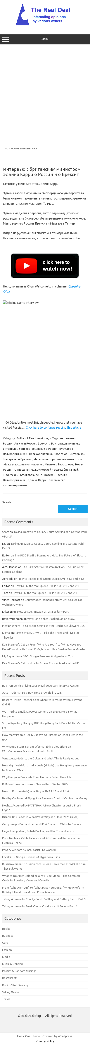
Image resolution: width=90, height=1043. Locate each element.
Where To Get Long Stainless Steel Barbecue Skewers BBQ (48, 625)
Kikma (6, 632)
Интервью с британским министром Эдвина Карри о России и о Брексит (42, 172)
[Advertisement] (45, 96)
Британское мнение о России (38, 448)
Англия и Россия (25, 443)
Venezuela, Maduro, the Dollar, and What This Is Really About (40, 758)
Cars (5, 942)
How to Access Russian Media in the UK (54, 663)
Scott (5, 531)
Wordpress (65, 1036)
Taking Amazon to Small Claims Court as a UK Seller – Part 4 (39, 906)
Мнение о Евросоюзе (59, 464)
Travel (6, 999)
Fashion (7, 949)
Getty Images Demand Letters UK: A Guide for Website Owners (41, 824)
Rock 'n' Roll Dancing (15, 985)
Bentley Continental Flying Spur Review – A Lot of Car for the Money (44, 798)
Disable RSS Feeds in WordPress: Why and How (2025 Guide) (40, 816)
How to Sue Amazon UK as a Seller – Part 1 (44, 611)
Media (6, 956)
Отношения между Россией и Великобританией (46, 469)
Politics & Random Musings (34, 438)
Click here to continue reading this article (53, 427)
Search (6, 502)
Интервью (77, 453)
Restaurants (9, 977)
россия (49, 474)
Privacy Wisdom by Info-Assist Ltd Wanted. (29, 849)
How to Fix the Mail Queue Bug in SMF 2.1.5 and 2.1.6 (51, 578)
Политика (10, 474)
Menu (45, 39)
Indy (4, 625)
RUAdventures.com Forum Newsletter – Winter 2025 (35, 784)
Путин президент (30, 474)
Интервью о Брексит (17, 459)
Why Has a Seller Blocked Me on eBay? (51, 618)
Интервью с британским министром (58, 459)
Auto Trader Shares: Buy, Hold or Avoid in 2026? (32, 692)
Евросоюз (61, 453)
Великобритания (40, 453)
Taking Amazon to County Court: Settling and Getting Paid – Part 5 (44, 899)
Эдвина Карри (37, 480)
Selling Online (10, 992)
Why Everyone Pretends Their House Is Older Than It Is (36, 777)
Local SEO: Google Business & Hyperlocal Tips (45, 656)
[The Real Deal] (45, 25)
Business (7, 935)
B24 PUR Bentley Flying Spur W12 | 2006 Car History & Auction (41, 685)
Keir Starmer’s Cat (13, 644)
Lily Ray (6, 656)
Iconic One (23, 1036)
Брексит (43, 443)
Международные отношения (23, 464)
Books (6, 928)
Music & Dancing (12, 963)
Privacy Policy (45, 1041)
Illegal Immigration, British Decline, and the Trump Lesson (38, 831)
